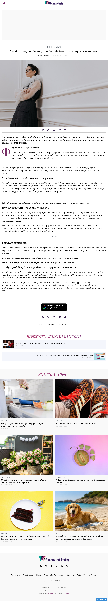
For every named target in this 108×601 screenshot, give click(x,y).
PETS (58, 533)
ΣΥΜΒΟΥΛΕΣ (64, 324)
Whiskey (66, 593)
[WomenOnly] (54, 3)
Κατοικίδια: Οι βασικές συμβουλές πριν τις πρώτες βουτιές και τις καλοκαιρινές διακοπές (79, 537)
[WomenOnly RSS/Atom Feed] (67, 566)
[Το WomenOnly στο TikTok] (51, 566)
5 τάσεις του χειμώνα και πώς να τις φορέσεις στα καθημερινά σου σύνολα (38, 262)
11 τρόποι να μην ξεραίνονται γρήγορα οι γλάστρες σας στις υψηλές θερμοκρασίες (24, 481)
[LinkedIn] (54, 129)
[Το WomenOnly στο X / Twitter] (56, 566)
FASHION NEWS (54, 47)
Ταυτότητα (15, 575)
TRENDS (59, 421)
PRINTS (42, 324)
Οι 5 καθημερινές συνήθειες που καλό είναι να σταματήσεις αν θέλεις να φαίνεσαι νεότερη (46, 203)
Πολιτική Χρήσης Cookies (87, 575)
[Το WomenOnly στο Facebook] (40, 566)
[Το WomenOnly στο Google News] (61, 566)
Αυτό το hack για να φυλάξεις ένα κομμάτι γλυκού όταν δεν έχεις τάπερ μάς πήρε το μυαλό (26, 537)
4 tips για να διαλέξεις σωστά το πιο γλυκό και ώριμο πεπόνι (80, 481)
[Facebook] (42, 129)
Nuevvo (50, 593)
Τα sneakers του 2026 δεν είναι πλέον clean (76, 423)
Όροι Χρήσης (28, 575)
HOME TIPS (5, 477)
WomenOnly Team (46, 56)
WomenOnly (54, 559)
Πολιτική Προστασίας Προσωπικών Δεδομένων (55, 575)
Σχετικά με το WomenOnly (54, 580)
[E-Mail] (59, 129)
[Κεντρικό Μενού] (4, 3)
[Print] (65, 129)
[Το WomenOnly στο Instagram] (46, 566)
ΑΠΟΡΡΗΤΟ (102, 599)
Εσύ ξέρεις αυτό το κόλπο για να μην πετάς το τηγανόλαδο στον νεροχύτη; (22, 424)
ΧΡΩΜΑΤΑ (52, 324)
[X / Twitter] (48, 129)
